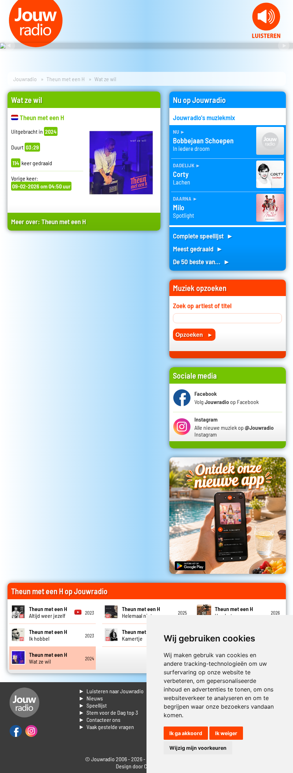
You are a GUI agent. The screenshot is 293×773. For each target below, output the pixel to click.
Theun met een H (65, 78)
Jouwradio (25, 78)
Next (283, 45)
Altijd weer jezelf (48, 612)
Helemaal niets (141, 612)
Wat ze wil (48, 658)
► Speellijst (93, 705)
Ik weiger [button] (226, 733)
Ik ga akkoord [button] (185, 733)
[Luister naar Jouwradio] (266, 36)
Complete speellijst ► (203, 236)
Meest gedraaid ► (198, 249)
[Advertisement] (84, 303)
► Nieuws (91, 698)
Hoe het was (234, 612)
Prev (9, 45)
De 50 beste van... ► (201, 261)
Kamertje (141, 635)
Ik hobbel (48, 635)
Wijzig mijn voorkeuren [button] (198, 748)
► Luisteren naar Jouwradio (111, 691)
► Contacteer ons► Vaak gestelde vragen (106, 723)
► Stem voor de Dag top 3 (108, 712)
